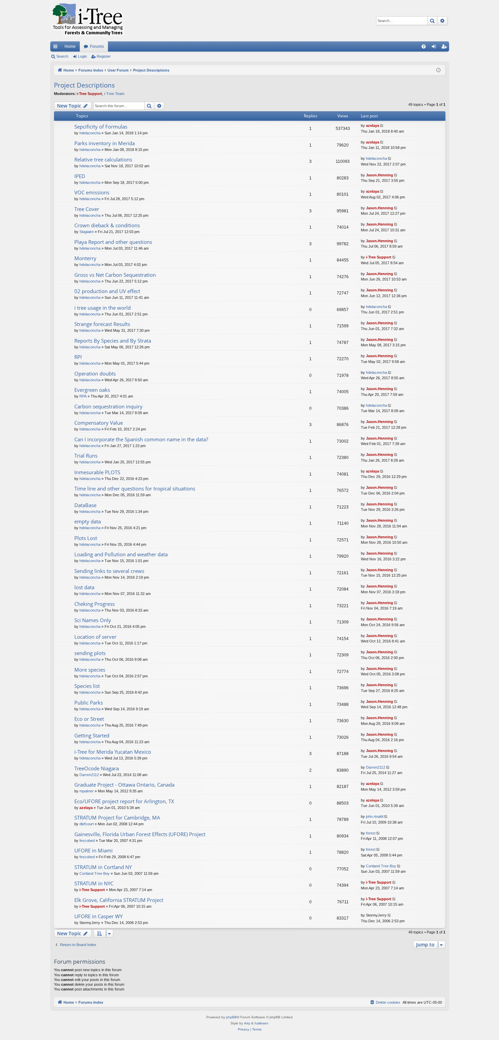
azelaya (372, 125)
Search (62, 56)
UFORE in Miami (93, 850)
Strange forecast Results (102, 324)
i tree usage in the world (102, 307)
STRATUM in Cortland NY (103, 867)
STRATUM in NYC (93, 883)
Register (104, 56)
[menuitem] (424, 46)
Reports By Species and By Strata (112, 340)
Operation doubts (95, 373)
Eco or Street (89, 718)
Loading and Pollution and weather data (121, 554)
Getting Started (91, 735)
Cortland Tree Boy (94, 873)
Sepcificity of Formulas (100, 126)
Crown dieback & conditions (107, 225)
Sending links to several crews (109, 570)
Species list (87, 685)
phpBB (231, 1017)
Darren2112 (89, 775)
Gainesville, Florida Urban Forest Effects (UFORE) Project (139, 834)
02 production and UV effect (107, 291)
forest (370, 833)
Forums (97, 46)
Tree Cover (86, 209)
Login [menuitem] (435, 48)
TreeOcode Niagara (96, 768)
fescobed (87, 841)
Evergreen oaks (92, 389)
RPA (83, 396)
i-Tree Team (114, 94)
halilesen (262, 1023)
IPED (79, 176)
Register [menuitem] (445, 48)
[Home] (87, 20)
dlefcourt (86, 824)
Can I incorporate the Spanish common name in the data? (141, 439)
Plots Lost (85, 538)
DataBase (85, 505)
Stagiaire (86, 232)
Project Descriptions (84, 85)
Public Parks (88, 702)
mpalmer (86, 791)
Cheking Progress (94, 603)
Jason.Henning (379, 175)
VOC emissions (91, 192)
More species (89, 669)
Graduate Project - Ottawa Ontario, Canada (124, 784)
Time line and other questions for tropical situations (134, 488)
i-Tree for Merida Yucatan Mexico (112, 751)
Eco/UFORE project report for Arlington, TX (124, 801)
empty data (87, 521)
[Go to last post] (382, 126)
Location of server (95, 636)
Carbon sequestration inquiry (108, 406)
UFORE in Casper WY (98, 916)
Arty (247, 1023)
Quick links (56, 48)
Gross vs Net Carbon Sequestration (115, 274)
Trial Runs (85, 455)
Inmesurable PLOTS (97, 472)
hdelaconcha (89, 133)
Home (70, 46)
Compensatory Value (98, 422)
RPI (78, 356)
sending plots (90, 653)
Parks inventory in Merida (104, 143)
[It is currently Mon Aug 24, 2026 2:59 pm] (438, 70)
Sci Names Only (92, 620)
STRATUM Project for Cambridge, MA (117, 817)
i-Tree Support (89, 94)
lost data (84, 587)
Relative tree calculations (103, 159)
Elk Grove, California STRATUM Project (118, 900)
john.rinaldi (374, 816)
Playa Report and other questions (113, 241)
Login (82, 56)
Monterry (85, 258)
